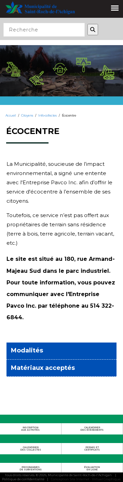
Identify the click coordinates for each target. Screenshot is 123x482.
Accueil (10, 115)
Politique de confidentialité (23, 479)
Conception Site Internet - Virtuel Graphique (86, 479)
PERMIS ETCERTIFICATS (92, 448)
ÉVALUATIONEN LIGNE (92, 468)
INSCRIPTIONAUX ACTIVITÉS (30, 428)
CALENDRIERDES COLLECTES (30, 448)
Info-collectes (47, 115)
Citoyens (27, 115)
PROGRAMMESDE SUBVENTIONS (30, 468)
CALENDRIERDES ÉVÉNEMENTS (92, 428)
